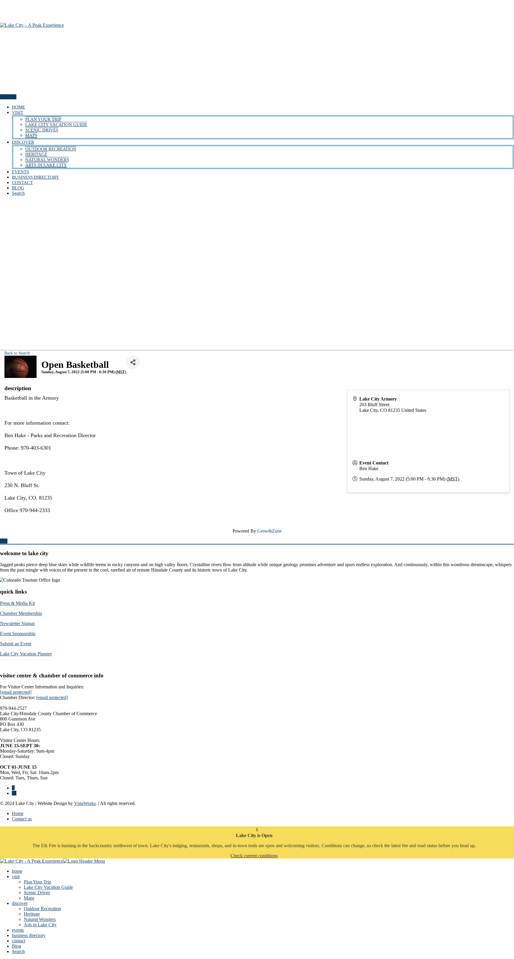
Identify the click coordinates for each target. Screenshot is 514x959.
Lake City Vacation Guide (56, 124)
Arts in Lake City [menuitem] (40, 924)
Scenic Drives (41, 130)
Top (3, 541)
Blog (18, 188)
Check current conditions (254, 855)
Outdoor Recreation (50, 149)
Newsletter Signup (17, 623)
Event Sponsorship (17, 633)
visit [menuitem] (16, 876)
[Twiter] (14, 793)
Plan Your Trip (43, 119)
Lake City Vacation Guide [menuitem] (48, 887)
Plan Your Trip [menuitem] (37, 881)
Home (17, 813)
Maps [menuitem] (29, 897)
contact (22, 182)
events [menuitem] (18, 930)
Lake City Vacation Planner (26, 653)
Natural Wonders (47, 159)
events (20, 171)
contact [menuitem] (18, 940)
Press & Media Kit (17, 603)
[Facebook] (13, 787)
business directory (35, 177)
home (18, 107)
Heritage (36, 154)
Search (18, 193)
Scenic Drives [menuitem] (37, 892)
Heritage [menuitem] (32, 913)
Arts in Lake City (46, 165)
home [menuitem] (17, 871)
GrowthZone (269, 530)
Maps (31, 135)
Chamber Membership (21, 613)
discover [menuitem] (20, 903)
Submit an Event (15, 643)
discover (23, 142)
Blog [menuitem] (16, 946)
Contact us (22, 818)
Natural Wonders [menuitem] (40, 919)
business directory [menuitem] (29, 935)
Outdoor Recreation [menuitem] (42, 908)
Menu (6, 96)
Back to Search (17, 353)
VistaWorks (85, 803)
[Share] (133, 362)
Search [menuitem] (18, 951)
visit (17, 112)
